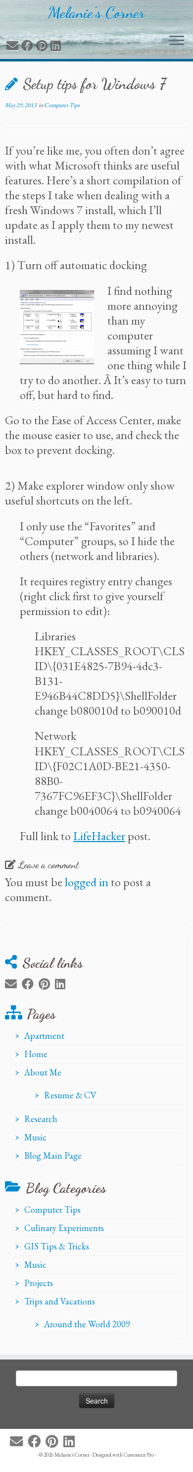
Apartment (44, 1035)
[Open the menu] (176, 41)
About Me (42, 1072)
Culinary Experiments (64, 1228)
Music (35, 1137)
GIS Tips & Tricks (56, 1246)
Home (36, 1054)
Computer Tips (62, 105)
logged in (86, 882)
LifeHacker (99, 836)
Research (40, 1119)
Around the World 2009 (87, 1324)
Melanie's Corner (96, 12)
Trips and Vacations (59, 1301)
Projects (38, 1283)
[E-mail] (13, 46)
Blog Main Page (53, 1155)
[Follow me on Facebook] (28, 46)
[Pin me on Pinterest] (43, 46)
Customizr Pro (139, 1454)
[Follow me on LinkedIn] (57, 46)
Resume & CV (70, 1095)
